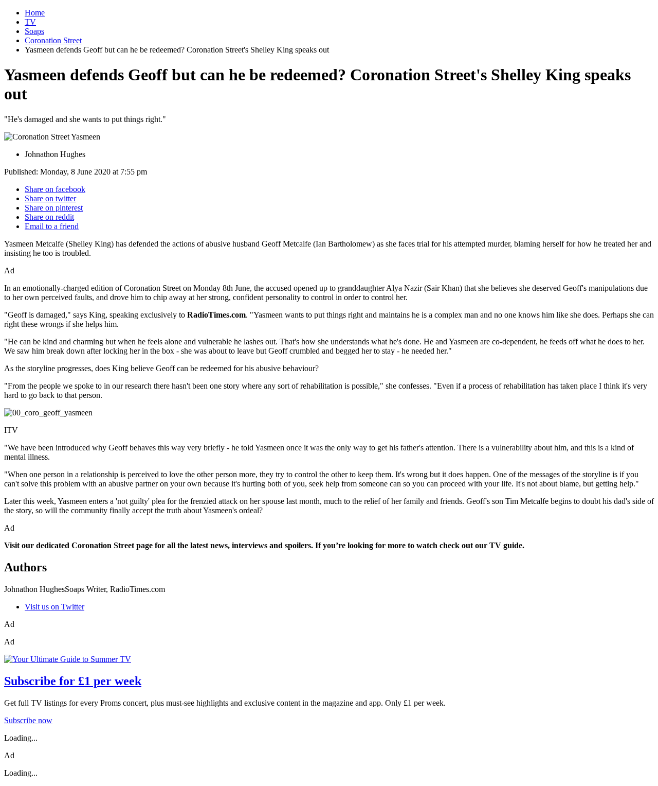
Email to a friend (52, 226)
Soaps (34, 31)
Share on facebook (55, 189)
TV (30, 22)
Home (35, 12)
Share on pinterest (54, 207)
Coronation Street (53, 40)
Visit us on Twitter (54, 606)
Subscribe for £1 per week (72, 681)
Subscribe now (28, 720)
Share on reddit (49, 217)
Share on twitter (50, 198)
